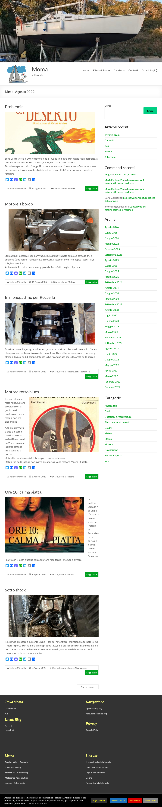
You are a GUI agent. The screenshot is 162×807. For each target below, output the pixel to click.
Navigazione (81, 668)
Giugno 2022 (112, 359)
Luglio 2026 (111, 232)
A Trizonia (110, 156)
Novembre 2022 (113, 337)
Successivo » (87, 686)
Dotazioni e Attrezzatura (118, 416)
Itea (107, 145)
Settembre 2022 (113, 342)
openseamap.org (94, 708)
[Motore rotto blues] (64, 398)
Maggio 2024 (112, 298)
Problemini (15, 106)
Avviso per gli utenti (126, 174)
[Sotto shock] (54, 596)
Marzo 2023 (111, 331)
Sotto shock (15, 589)
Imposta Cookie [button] (118, 800)
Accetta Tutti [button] (150, 800)
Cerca (108, 105)
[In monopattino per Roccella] (50, 304)
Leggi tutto (91, 188)
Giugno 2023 (112, 320)
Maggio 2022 (112, 364)
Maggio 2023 (112, 326)
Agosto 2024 (112, 287)
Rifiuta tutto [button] (135, 800)
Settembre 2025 (113, 254)
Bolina (89, 777)
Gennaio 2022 (112, 387)
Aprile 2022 (111, 370)
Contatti (133, 70)
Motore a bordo (19, 203)
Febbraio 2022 (112, 381)
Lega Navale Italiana (95, 772)
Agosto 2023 (112, 309)
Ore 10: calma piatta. (23, 491)
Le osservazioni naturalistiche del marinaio (124, 181)
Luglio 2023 (111, 315)
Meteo (108, 433)
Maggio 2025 (112, 276)
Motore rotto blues (22, 391)
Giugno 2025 (112, 271)
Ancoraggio (111, 405)
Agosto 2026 (112, 226)
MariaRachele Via (114, 179)
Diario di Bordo (101, 70)
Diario (56, 188)
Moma (40, 69)
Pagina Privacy (99, 800)
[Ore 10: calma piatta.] (44, 498)
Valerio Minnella (17, 188)
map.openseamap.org (96, 713)
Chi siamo (119, 70)
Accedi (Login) (149, 70)
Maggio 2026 (112, 243)
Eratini (108, 151)
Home (86, 70)
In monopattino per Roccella (30, 297)
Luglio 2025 (111, 265)
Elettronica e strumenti (117, 422)
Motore (71, 188)
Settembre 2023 (113, 304)
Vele (107, 460)
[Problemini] (50, 113)
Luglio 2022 (111, 353)
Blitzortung (22, 772)
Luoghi (108, 427)
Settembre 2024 (113, 282)
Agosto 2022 (112, 348)
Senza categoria (82, 371)
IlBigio (108, 174)
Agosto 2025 (112, 260)
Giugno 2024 (112, 293)
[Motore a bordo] (54, 210)
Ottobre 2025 (112, 249)
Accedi (8, 726)
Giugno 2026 (112, 238)
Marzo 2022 (111, 375)
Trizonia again (112, 134)
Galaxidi (109, 140)
